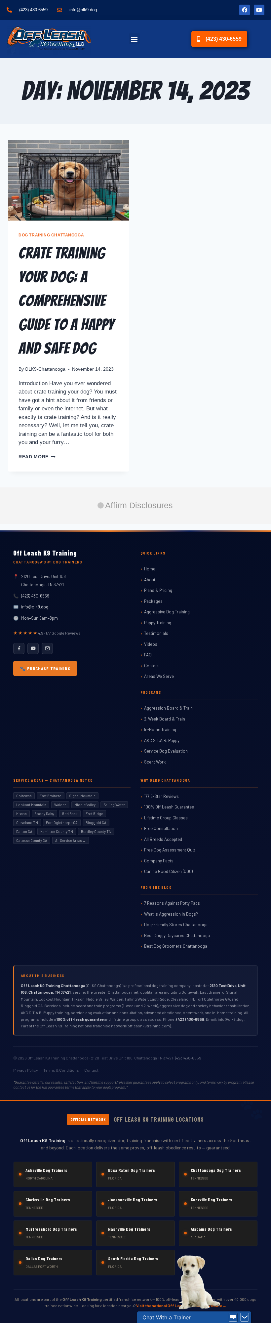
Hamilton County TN (56, 831)
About (149, 579)
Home (149, 568)
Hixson (21, 813)
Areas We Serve (159, 676)
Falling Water (114, 805)
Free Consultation (161, 828)
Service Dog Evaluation (166, 751)
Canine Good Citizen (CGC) (168, 871)
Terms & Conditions (61, 1070)
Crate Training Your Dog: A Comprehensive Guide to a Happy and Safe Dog (66, 301)
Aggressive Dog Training (167, 611)
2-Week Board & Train (164, 719)
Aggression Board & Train (168, 708)
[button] (134, 38)
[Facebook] (244, 10)
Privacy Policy (25, 1070)
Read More (37, 456)
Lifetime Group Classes (166, 817)
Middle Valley (85, 805)
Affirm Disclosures (139, 505)
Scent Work (155, 762)
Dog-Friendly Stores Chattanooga (176, 924)
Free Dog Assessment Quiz (169, 849)
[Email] (47, 648)
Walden (60, 805)
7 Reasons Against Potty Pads (172, 903)
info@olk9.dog (34, 606)
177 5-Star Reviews (161, 796)
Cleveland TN (27, 822)
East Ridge (94, 813)
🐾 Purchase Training (45, 668)
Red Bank (70, 813)
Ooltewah (24, 796)
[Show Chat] (233, 1317)
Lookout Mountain (31, 805)
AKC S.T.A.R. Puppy (161, 740)
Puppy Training (157, 622)
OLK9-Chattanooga (45, 369)
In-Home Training (160, 729)
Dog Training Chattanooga (51, 235)
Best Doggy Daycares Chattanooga (177, 935)
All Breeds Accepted (163, 839)
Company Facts (159, 860)
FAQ (148, 654)
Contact (151, 665)
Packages (153, 601)
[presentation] (68, 180)
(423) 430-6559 (35, 596)
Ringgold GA (96, 822)
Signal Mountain (82, 796)
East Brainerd (50, 796)
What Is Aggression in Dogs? (171, 914)
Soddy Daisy (44, 813)
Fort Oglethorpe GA (62, 822)
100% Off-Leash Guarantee (169, 806)
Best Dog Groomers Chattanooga (175, 946)
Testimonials (156, 633)
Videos (150, 644)
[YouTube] (33, 648)
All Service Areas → (70, 840)
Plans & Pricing (158, 590)
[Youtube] (259, 10)
